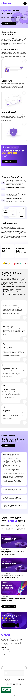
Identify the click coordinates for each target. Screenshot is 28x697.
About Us (3, 656)
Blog (2, 661)
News (2, 659)
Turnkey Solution (5, 649)
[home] (11, 3)
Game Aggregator (6, 651)
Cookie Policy (7, 681)
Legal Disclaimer (19, 679)
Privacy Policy (7, 679)
